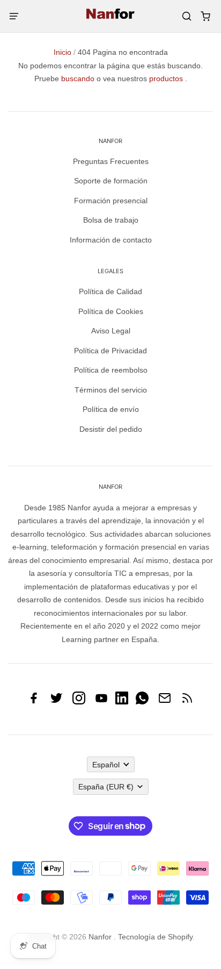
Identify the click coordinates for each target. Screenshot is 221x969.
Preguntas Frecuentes (111, 161)
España (106, 786)
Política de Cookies (110, 311)
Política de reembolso (111, 370)
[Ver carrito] (205, 16)
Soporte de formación (111, 180)
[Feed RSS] (187, 701)
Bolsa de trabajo (110, 220)
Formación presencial (111, 200)
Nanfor (100, 936)
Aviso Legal (110, 330)
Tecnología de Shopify (155, 936)
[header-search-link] (186, 16)
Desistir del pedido (110, 429)
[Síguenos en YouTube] (101, 701)
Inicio (62, 52)
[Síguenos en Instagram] (79, 701)
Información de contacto (111, 240)
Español (106, 764)
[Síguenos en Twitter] (56, 701)
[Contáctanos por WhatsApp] (142, 701)
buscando (77, 78)
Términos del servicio (111, 390)
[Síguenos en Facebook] (34, 701)
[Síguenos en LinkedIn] (122, 701)
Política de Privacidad (110, 350)
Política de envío (111, 409)
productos (166, 78)
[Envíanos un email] (164, 701)
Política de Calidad (110, 291)
